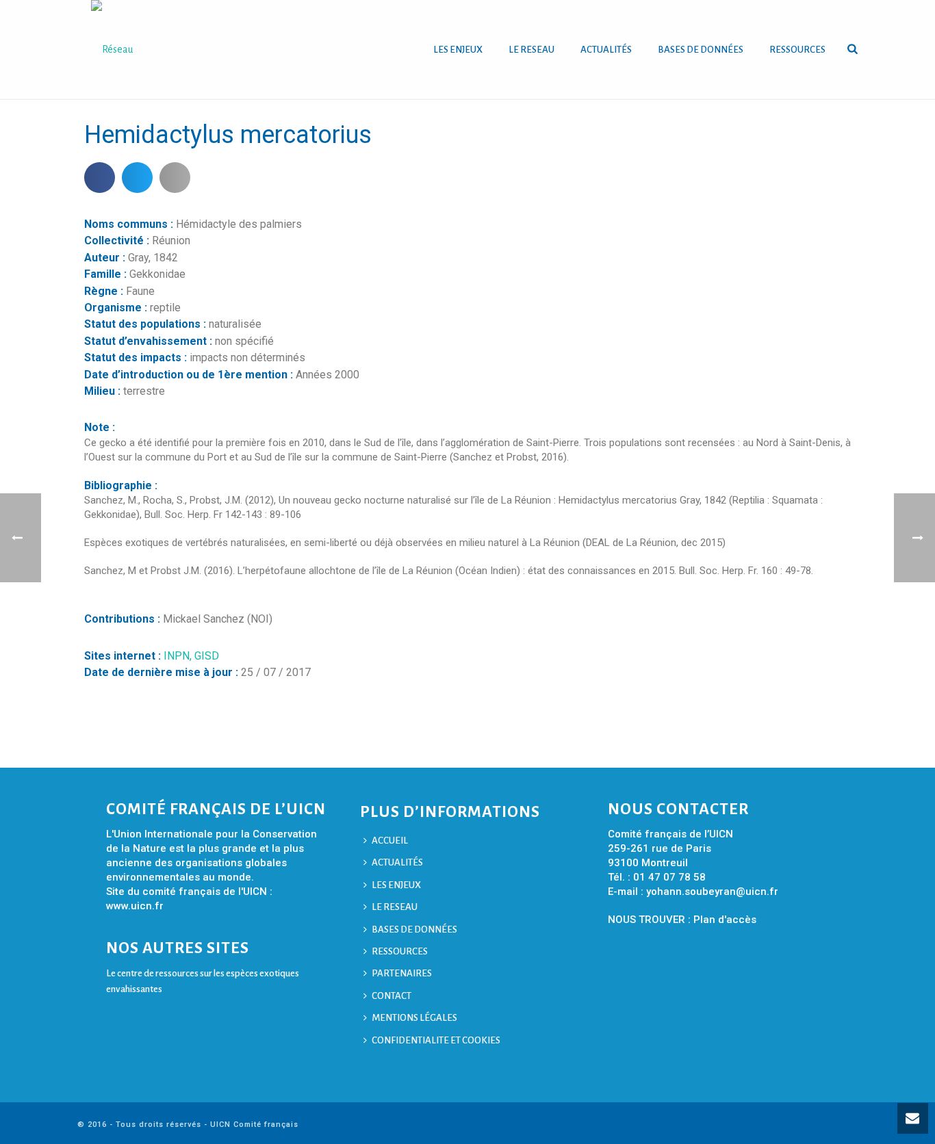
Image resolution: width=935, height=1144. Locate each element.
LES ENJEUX (458, 49)
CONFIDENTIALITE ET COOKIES (436, 1040)
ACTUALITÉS (606, 49)
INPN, (179, 655)
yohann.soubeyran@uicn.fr (712, 891)
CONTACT (391, 996)
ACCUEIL (390, 840)
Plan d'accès (724, 919)
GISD (206, 655)
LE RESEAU (531, 49)
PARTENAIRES (402, 973)
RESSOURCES (797, 49)
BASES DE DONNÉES (700, 49)
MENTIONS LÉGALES (414, 1018)
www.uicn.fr (135, 906)
